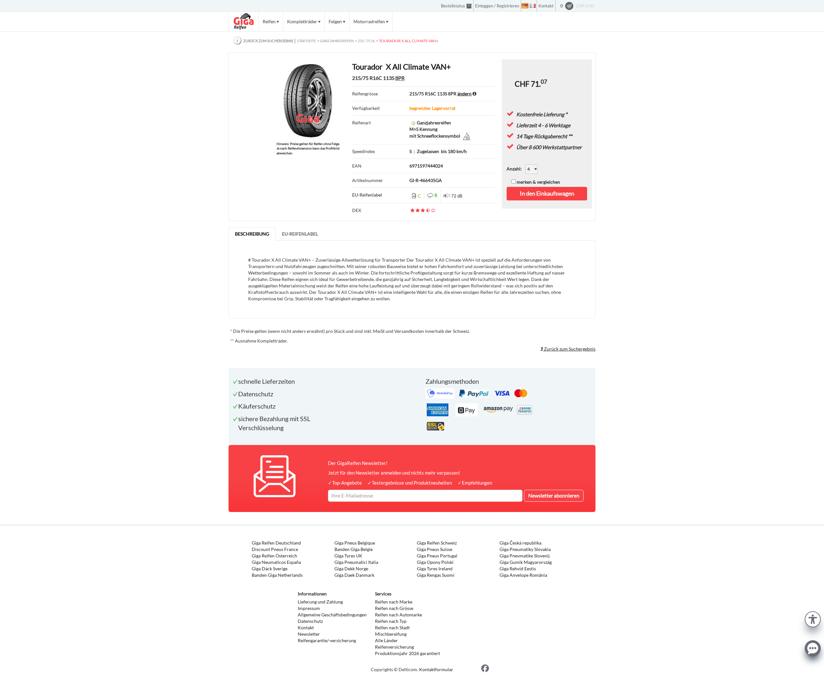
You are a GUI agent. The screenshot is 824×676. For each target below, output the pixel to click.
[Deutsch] (525, 6)
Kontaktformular (436, 669)
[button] (813, 618)
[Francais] (533, 6)
